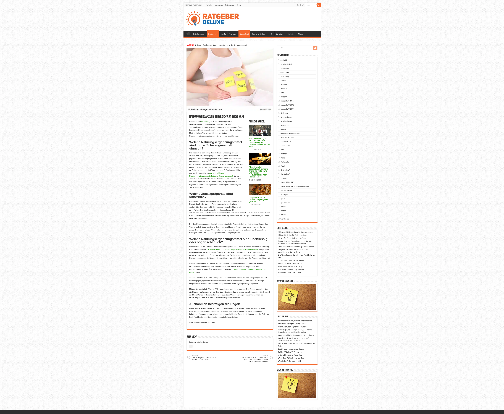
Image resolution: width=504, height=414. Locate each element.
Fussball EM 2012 (286, 101)
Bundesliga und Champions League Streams (295, 241)
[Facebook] (300, 5)
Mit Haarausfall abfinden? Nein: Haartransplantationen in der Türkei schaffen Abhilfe (255, 359)
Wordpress (284, 219)
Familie (223, 34)
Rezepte (283, 178)
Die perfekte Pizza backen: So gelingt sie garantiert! (258, 199)
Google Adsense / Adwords (290, 133)
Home (239, 5)
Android (283, 60)
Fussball (283, 97)
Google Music (283, 250)
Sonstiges (279, 34)
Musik (282, 166)
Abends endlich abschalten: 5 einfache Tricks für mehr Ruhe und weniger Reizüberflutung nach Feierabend (258, 172)
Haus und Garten (258, 34)
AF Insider (282, 232)
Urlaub (300, 34)
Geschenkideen (286, 121)
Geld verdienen (286, 117)
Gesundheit (244, 34)
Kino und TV (285, 146)
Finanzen (232, 34)
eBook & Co (284, 72)
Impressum (219, 5)
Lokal (282, 150)
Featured (283, 85)
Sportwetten (285, 203)
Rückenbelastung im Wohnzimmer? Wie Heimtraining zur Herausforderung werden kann (259, 142)
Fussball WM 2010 (287, 105)
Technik (290, 34)
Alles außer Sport (284, 238)
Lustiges (283, 154)
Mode (282, 158)
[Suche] (319, 5)
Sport (270, 34)
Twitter (283, 211)
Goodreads (282, 247)
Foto (282, 93)
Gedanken (284, 113)
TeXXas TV (282, 263)
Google (283, 129)
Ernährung (212, 34)
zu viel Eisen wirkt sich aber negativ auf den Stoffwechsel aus (232, 249)
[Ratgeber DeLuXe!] (213, 18)
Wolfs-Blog (282, 269)
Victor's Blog (283, 266)
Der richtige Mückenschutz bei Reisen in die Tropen (204, 358)
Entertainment (198, 34)
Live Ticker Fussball (285, 255)
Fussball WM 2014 (287, 109)
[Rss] (298, 5)
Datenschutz (229, 5)
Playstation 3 (285, 174)
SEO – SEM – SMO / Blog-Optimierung (294, 186)
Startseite (209, 5)
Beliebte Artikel (286, 64)
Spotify (280, 260)
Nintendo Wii (285, 170)
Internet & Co (285, 142)
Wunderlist (282, 272)
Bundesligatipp (286, 68)
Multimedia (284, 162)
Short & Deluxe (286, 190)
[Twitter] (303, 5)
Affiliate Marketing (285, 235)
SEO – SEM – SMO (287, 182)
